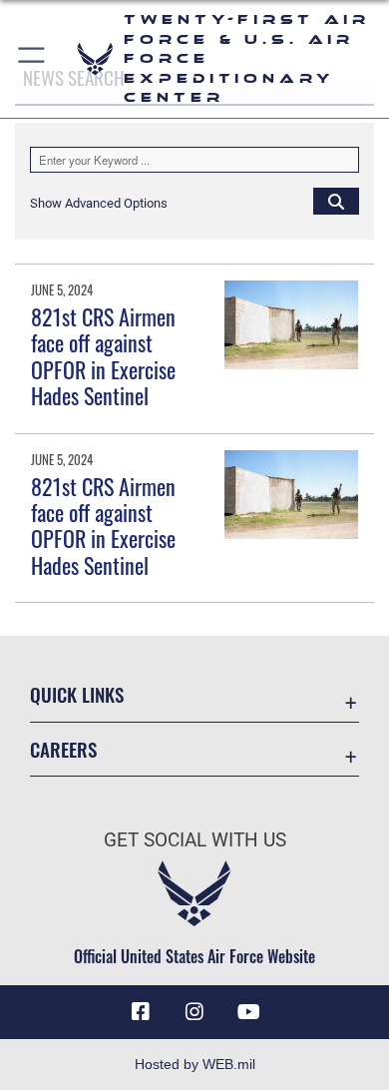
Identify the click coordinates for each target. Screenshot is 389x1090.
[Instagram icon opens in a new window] (194, 1012)
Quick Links (77, 694)
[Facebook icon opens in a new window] (141, 1012)
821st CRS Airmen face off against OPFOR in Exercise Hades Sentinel (103, 355)
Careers (63, 749)
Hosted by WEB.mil (195, 1064)
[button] (32, 59)
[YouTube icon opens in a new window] (248, 1012)
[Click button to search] (336, 201)
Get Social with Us (195, 839)
